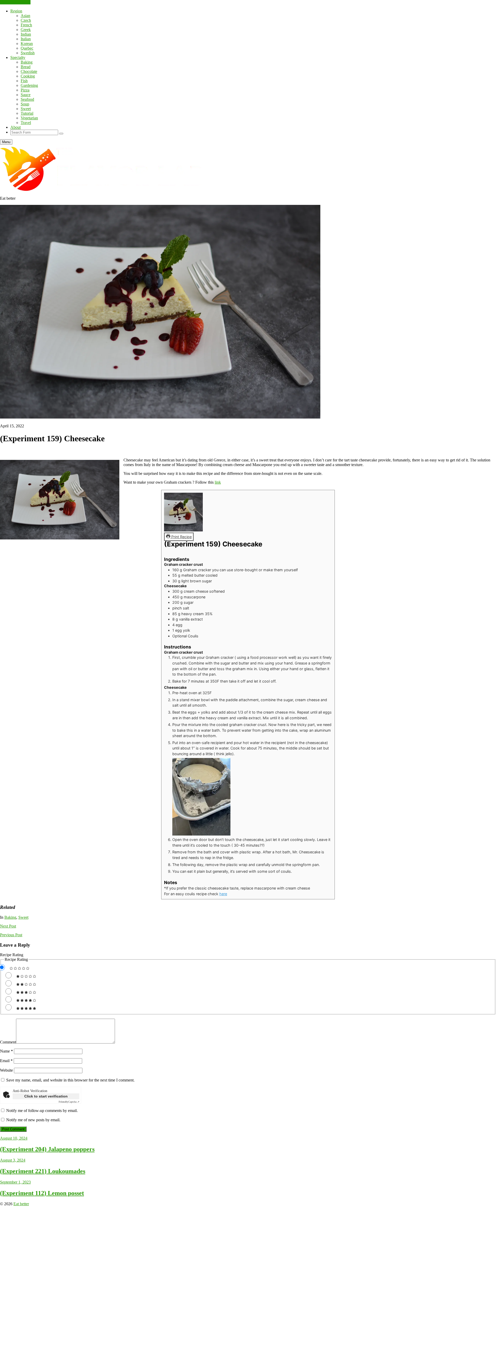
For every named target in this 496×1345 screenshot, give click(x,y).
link (218, 482)
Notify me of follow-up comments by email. (42, 1110)
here (223, 894)
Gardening (29, 85)
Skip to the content (15, 2)
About (15, 127)
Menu (6, 142)
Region (16, 11)
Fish (24, 81)
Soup (25, 104)
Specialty (17, 57)
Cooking (28, 76)
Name (6, 1051)
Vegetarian (29, 118)
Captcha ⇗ (69, 1101)
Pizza (25, 90)
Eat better (21, 1204)
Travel (26, 122)
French (26, 25)
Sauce (25, 94)
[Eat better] (103, 189)
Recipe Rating (11, 955)
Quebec (27, 48)
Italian (26, 39)
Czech (26, 20)
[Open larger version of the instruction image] (201, 834)
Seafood (27, 99)
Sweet (26, 108)
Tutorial (27, 113)
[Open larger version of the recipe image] (183, 530)
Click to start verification (46, 1096)
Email (6, 1060)
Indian (26, 34)
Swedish (28, 53)
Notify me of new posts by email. (33, 1120)
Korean (27, 43)
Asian (25, 15)
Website (6, 1070)
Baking (27, 62)
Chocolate (29, 71)
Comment (8, 1042)
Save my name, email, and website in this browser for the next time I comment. (70, 1080)
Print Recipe (181, 537)
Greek (26, 29)
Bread (25, 67)
